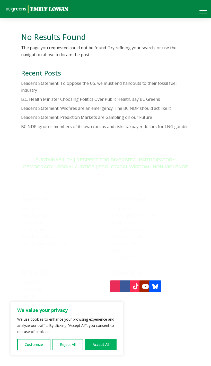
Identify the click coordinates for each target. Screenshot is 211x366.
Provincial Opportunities (133, 216)
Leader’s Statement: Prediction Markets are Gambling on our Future (86, 117)
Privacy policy (178, 345)
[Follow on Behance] (155, 286)
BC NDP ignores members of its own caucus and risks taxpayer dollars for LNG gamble (105, 126)
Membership (122, 223)
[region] (67, 329)
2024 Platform (34, 216)
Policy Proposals (126, 258)
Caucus (28, 296)
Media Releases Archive (43, 244)
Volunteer (119, 209)
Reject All (68, 344)
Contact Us (31, 289)
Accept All (101, 344)
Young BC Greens (127, 229)
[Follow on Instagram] (116, 286)
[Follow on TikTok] (136, 286)
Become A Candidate (130, 236)
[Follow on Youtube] (145, 286)
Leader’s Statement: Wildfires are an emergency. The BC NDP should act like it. (96, 108)
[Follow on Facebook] (126, 286)
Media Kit (30, 209)
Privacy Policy (34, 229)
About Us (30, 282)
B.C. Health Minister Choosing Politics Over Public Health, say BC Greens (90, 99)
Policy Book (32, 223)
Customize (34, 344)
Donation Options (127, 244)
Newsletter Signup (39, 236)
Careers (117, 251)
